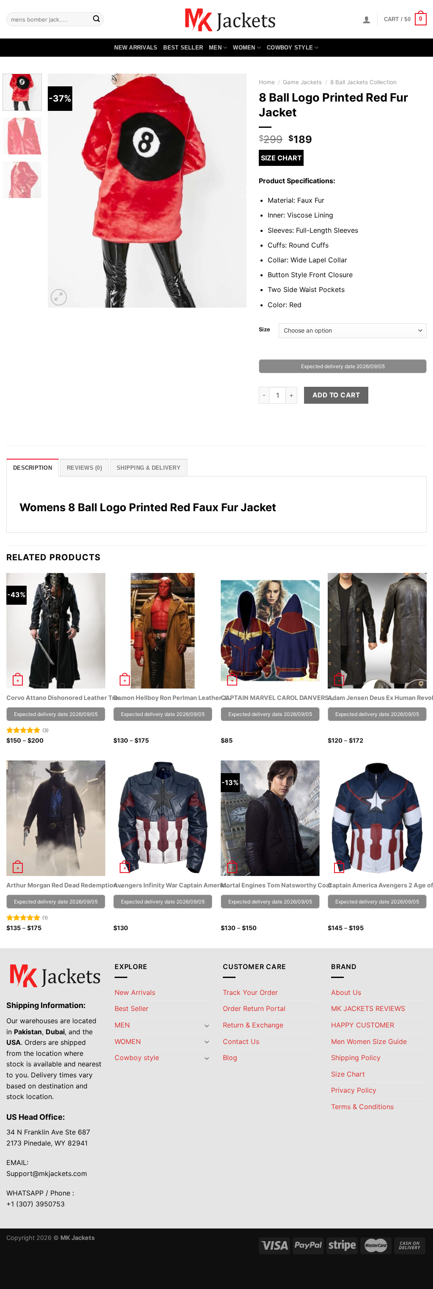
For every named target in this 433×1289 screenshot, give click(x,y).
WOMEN (244, 47)
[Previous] (62, 190)
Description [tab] (32, 468)
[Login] (366, 19)
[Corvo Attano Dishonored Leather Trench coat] (55, 631)
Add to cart (336, 395)
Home (267, 82)
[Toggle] (206, 1025)
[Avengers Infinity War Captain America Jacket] (162, 818)
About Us (346, 992)
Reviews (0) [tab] (84, 468)
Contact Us (241, 1041)
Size (264, 330)
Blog (230, 1057)
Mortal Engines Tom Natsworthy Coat (276, 885)
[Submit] (96, 19)
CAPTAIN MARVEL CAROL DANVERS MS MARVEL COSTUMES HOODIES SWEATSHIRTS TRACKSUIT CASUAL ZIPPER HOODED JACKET (280, 697)
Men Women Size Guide (369, 1041)
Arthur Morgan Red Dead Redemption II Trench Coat (65, 885)
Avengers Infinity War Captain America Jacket (172, 885)
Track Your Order (250, 992)
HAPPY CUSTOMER (362, 1025)
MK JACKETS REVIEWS (368, 1008)
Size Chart (281, 158)
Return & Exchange (253, 1025)
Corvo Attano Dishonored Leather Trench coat (65, 697)
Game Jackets (302, 82)
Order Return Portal (254, 1008)
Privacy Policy (353, 1090)
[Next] (231, 190)
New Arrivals (135, 47)
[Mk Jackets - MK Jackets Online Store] (216, 19)
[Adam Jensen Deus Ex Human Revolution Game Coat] (377, 631)
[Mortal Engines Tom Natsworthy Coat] (270, 818)
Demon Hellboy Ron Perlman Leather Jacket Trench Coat (172, 697)
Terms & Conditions (362, 1106)
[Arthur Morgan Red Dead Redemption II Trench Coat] (55, 818)
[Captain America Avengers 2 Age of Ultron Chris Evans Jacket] (377, 818)
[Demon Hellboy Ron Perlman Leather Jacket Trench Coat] (162, 631)
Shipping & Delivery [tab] (149, 468)
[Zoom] (59, 297)
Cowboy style (290, 47)
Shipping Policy (356, 1057)
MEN (215, 47)
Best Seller (183, 47)
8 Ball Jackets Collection (363, 82)
